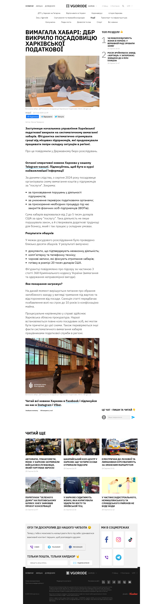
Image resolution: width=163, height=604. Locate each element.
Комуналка (50, 22)
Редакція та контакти (64, 581)
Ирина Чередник (37, 122)
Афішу (105, 6)
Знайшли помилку (31, 410)
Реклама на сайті (93, 581)
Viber (57, 405)
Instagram (45, 405)
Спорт (99, 22)
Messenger (77, 547)
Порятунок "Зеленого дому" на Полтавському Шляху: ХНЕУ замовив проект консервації (40, 502)
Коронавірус (97, 13)
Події (93, 17)
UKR (128, 6)
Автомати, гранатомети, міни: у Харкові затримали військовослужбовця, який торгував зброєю (42, 463)
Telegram (56, 547)
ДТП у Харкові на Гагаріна (49, 13)
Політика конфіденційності (34, 583)
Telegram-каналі (36, 167)
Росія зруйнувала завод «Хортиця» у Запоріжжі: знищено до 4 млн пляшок (121, 57)
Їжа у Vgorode (42, 17)
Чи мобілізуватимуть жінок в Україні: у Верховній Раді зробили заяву (121, 42)
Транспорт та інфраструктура (114, 17)
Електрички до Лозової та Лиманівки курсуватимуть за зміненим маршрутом (119, 462)
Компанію (116, 6)
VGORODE (78, 573)
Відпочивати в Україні (76, 13)
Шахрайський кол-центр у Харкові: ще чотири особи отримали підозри (80, 462)
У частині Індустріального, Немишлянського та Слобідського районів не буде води (119, 502)
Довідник (50, 6)
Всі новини (113, 22)
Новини (29, 6)
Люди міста (66, 22)
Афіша (39, 6)
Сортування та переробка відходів (69, 17)
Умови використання (32, 581)
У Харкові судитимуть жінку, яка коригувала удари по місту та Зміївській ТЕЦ (78, 502)
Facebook (72, 401)
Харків (91, 573)
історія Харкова (115, 13)
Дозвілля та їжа (84, 22)
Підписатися (83, 563)
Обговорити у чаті (46, 410)
